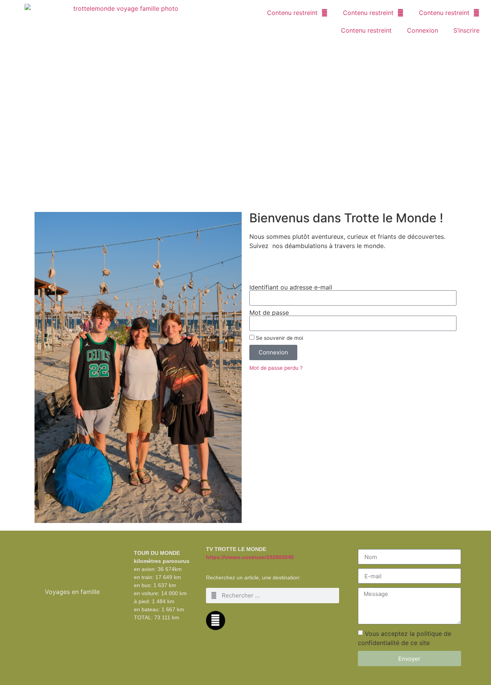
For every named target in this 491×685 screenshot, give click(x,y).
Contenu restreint (292, 13)
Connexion (422, 30)
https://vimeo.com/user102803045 (250, 557)
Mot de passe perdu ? (276, 368)
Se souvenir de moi (278, 338)
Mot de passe (269, 312)
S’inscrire (466, 30)
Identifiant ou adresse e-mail (290, 287)
